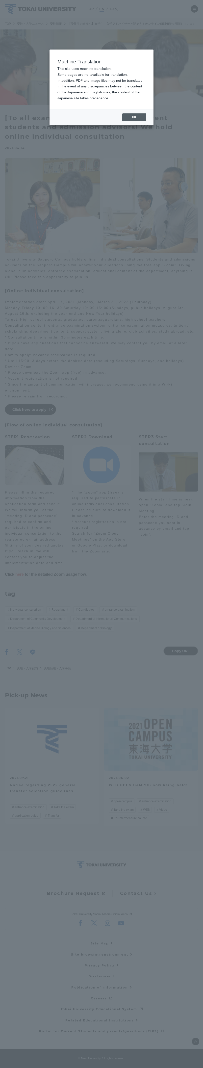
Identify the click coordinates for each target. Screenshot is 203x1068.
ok (134, 117)
